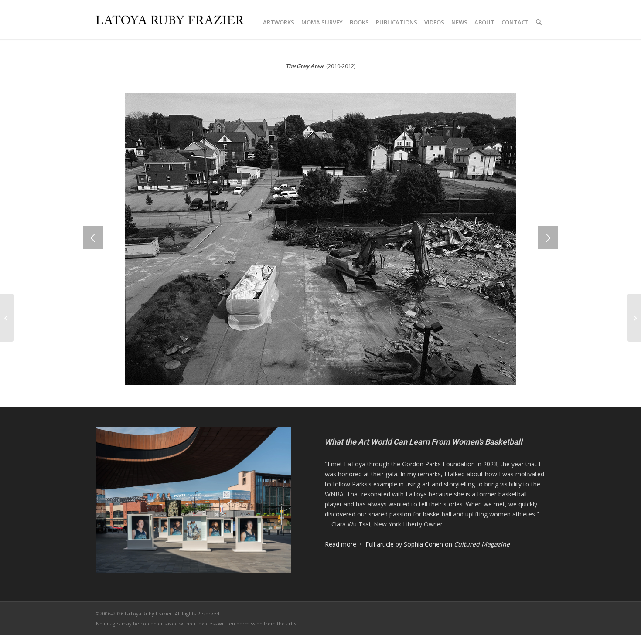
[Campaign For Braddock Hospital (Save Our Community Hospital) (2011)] (634, 318)
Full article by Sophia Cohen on (437, 544)
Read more (340, 544)
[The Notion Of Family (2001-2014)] (7, 318)
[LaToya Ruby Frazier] (170, 34)
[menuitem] (278, 22)
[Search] (538, 22)
